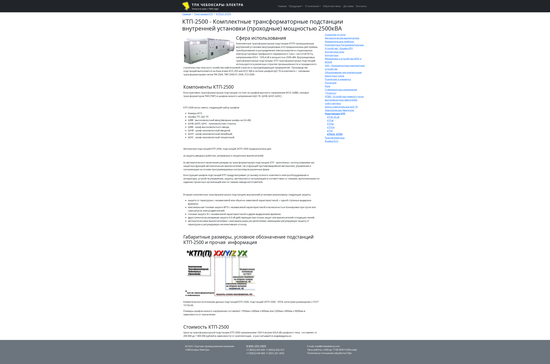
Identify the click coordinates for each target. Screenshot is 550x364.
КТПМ (330, 124)
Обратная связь (332, 6)
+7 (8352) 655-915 (275, 349)
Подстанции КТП (203, 14)
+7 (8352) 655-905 (255, 349)
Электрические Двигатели (339, 110)
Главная (282, 6)
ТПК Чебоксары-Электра (217, 4)
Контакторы (331, 55)
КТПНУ (331, 127)
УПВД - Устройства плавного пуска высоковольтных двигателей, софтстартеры (344, 100)
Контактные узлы (334, 51)
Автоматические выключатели (342, 38)
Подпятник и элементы (338, 79)
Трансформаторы (335, 137)
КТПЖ (330, 120)
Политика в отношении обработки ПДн (329, 353)
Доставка (348, 6)
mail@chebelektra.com (327, 346)
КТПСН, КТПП (223, 14)
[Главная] (187, 6)
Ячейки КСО (331, 141)
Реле (327, 86)
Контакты (361, 6)
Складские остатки (335, 34)
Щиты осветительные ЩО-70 (341, 106)
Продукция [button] (295, 6)
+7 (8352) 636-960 (255, 353)
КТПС (330, 130)
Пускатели (330, 82)
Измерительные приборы (339, 41)
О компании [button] (312, 6)
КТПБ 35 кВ (333, 117)
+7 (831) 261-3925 (275, 353)
